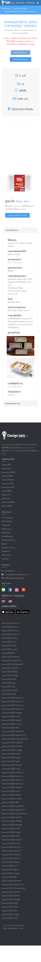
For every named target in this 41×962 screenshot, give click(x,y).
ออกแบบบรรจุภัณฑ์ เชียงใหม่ (12, 821)
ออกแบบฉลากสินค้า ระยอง (11, 757)
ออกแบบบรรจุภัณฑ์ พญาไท (11, 795)
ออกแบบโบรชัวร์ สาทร (10, 865)
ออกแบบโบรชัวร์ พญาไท (10, 869)
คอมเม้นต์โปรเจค (12, 403)
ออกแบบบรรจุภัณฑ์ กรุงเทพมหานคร (14, 813)
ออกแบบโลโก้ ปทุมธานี (10, 668)
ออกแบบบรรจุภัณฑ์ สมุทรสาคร (13, 806)
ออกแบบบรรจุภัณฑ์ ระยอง (11, 832)
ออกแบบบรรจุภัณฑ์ (8, 472)
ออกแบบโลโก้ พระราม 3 (10, 627)
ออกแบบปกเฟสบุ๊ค (8, 502)
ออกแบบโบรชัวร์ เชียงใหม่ (11, 895)
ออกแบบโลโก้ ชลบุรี (9, 679)
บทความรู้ (5, 558)
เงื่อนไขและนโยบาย (8, 540)
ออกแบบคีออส (7, 491)
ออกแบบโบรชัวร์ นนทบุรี (10, 914)
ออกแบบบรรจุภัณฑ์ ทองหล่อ (12, 787)
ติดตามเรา (6, 583)
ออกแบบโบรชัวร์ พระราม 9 (11, 858)
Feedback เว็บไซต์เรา (9, 606)
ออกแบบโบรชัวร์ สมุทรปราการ (12, 884)
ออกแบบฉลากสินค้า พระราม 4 (13, 705)
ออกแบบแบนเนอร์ (8, 487)
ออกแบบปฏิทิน (7, 506)
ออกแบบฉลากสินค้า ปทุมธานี (12, 742)
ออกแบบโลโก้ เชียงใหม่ (10, 671)
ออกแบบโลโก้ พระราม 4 (10, 630)
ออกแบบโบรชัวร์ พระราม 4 (11, 854)
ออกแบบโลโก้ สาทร (9, 641)
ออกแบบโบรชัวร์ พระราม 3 (11, 851)
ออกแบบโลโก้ (6, 464)
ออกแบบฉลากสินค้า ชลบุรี (11, 753)
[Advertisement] (20, 147)
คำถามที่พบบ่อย (7, 536)
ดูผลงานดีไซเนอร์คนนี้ (17, 215)
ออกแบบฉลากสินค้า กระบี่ (11, 768)
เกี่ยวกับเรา (7, 512)
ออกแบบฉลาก (7, 468)
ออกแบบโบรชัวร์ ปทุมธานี (11, 892)
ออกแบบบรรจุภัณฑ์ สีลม (10, 802)
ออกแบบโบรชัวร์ (7, 476)
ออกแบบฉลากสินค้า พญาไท (11, 720)
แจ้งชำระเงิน (6, 525)
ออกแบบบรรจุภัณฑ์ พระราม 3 (13, 776)
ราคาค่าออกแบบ (7, 517)
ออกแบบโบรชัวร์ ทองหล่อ (11, 862)
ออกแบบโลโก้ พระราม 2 (10, 623)
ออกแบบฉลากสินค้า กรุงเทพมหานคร (15, 739)
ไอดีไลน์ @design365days (14, 578)
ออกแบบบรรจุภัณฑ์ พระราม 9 (13, 783)
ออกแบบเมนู (6, 498)
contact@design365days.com (16, 574)
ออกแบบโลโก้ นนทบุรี (9, 690)
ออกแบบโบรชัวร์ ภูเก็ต (9, 910)
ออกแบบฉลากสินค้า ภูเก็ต (11, 761)
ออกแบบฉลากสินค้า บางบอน (12, 724)
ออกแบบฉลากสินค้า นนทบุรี (11, 765)
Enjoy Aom (23, 201)
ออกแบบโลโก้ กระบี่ (9, 694)
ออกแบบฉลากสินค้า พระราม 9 (13, 709)
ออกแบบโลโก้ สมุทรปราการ (11, 660)
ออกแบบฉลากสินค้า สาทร (11, 716)
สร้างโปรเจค (6, 532)
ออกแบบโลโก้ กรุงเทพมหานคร (12, 664)
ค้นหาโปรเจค (6, 8)
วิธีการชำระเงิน (7, 521)
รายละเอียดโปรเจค (11, 230)
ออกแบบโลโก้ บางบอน (10, 649)
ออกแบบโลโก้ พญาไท (9, 645)
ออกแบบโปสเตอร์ (8, 479)
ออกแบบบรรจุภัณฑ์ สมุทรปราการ (14, 809)
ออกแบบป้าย (6, 494)
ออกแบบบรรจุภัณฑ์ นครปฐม (12, 824)
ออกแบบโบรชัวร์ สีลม (9, 877)
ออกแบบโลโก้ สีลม (8, 653)
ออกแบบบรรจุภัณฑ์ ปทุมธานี (12, 817)
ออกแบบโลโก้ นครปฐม (10, 675)
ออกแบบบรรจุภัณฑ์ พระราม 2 (13, 772)
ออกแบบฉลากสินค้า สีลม (10, 727)
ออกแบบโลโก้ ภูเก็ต (8, 686)
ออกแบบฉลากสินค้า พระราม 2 (13, 697)
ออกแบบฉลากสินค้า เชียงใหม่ (12, 746)
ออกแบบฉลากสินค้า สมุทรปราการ (14, 735)
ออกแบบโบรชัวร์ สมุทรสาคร (12, 880)
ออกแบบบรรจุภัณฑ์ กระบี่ (11, 843)
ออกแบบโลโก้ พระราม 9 (10, 634)
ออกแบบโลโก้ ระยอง (9, 683)
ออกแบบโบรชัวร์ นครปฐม (11, 899)
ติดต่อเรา (5, 543)
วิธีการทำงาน (6, 555)
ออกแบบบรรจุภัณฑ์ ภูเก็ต (11, 836)
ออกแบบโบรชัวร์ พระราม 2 (11, 847)
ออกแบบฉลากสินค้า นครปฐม (12, 750)
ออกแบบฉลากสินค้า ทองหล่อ (12, 712)
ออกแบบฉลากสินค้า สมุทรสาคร (13, 731)
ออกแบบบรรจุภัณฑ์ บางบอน (12, 798)
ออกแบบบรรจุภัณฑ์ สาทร (11, 791)
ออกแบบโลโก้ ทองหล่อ (10, 638)
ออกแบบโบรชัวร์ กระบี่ (10, 918)
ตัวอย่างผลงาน (7, 529)
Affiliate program (8, 547)
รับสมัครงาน (6, 551)
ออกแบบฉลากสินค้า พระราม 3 (13, 701)
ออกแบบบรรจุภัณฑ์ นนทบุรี (11, 839)
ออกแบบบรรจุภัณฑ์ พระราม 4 (13, 780)
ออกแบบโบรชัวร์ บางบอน (11, 873)
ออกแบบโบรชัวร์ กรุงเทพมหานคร (13, 888)
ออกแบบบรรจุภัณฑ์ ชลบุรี (11, 828)
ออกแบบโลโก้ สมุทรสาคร (10, 656)
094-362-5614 (9, 571)
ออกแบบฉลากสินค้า (20, 8)
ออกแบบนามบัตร (8, 483)
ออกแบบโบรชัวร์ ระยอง (10, 907)
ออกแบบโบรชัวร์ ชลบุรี (10, 903)
